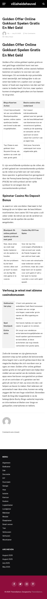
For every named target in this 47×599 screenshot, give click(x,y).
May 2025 (6, 567)
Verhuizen (6, 536)
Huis (4, 490)
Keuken (5, 501)
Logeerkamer (7, 505)
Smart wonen (7, 524)
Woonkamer (7, 540)
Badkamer (6, 467)
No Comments (30, 33)
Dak (4, 470)
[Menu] (4, 4)
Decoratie (6, 474)
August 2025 (7, 559)
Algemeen (6, 463)
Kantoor (5, 497)
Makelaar (6, 513)
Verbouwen (6, 532)
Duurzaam (6, 482)
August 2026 (7, 555)
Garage (5, 486)
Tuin (4, 528)
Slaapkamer (7, 520)
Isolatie (5, 494)
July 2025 (6, 563)
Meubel (5, 517)
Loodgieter (6, 509)
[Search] (43, 4)
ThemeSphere (37, 592)
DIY (3, 478)
